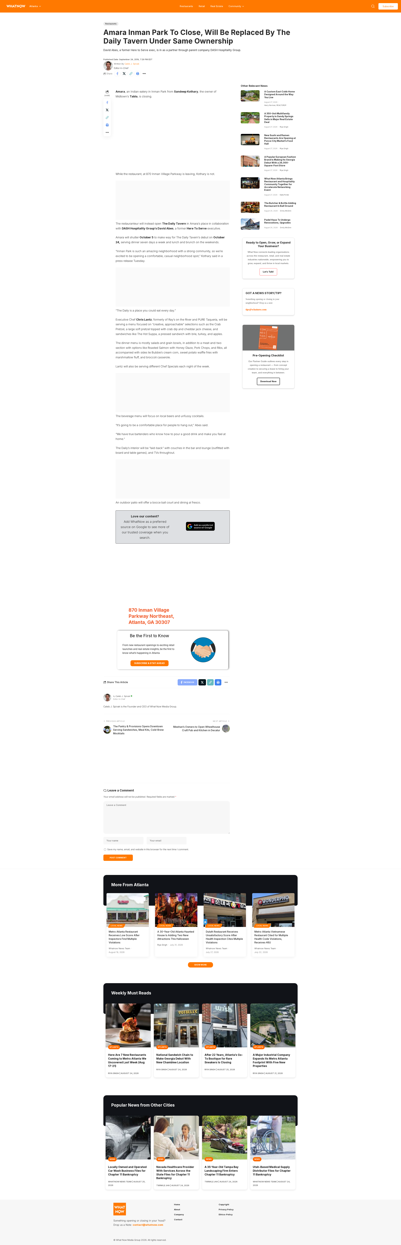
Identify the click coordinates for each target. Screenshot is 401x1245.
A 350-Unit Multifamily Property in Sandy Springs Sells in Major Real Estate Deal (278, 117)
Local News (117, 926)
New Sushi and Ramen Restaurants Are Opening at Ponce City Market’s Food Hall (280, 139)
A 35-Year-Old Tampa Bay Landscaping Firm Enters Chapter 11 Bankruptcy (221, 1170)
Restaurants (186, 6)
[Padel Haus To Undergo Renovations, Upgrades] (250, 224)
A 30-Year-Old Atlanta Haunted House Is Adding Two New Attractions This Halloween (175, 935)
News (112, 1159)
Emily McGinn (285, 211)
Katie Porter (284, 195)
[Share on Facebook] (117, 73)
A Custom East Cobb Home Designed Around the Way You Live (279, 94)
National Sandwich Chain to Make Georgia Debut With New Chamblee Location (174, 1058)
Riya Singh (284, 127)
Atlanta (114, 1047)
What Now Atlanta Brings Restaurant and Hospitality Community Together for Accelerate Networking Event (279, 184)
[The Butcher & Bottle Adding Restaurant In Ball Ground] (250, 207)
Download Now (268, 381)
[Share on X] (124, 73)
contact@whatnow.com (148, 1225)
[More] (144, 73)
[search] (373, 6)
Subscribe (388, 6)
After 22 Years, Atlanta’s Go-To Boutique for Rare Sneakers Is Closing (224, 1058)
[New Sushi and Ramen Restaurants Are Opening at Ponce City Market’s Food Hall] (250, 139)
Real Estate (216, 6)
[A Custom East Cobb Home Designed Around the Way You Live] (250, 95)
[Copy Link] (131, 73)
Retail (202, 6)
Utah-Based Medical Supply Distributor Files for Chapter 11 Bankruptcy (272, 1170)
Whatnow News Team (119, 948)
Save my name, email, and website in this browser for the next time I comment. (148, 849)
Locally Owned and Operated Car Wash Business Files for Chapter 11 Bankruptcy (127, 1170)
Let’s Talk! (268, 271)
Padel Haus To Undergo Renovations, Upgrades (277, 221)
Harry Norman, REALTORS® (275, 105)
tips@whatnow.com (256, 309)
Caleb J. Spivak (132, 63)
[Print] (137, 73)
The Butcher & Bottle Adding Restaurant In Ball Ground (280, 204)
